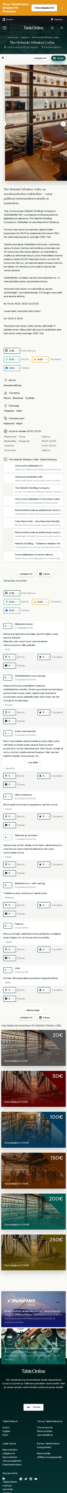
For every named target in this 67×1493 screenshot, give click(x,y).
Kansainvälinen (13, 385)
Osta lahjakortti (44, 7)
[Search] (52, 28)
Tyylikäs (29, 398)
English (6, 1431)
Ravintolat (13, 37)
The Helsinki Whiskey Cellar (45, 37)
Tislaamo (9, 410)
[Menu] (4, 27)
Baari (19, 423)
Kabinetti (9, 423)
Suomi (5, 1427)
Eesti (5, 1434)
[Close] (62, 7)
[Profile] (62, 28)
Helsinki (25, 37)
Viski (19, 410)
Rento (7, 398)
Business (18, 398)
